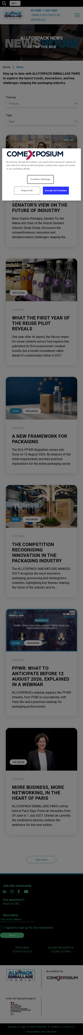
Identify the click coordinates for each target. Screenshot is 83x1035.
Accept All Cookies (56, 190)
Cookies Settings (40, 179)
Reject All (27, 190)
